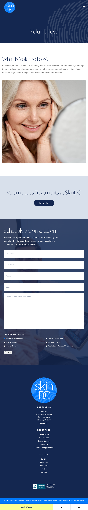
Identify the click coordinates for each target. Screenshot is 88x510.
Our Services (44, 438)
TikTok (44, 469)
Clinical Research (12, 346)
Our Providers (44, 435)
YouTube (44, 472)
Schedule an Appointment (44, 448)
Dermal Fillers (44, 203)
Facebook (44, 466)
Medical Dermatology (55, 338)
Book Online (26, 507)
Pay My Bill (44, 444)
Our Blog (44, 459)
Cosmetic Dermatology (14, 338)
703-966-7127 (44, 423)
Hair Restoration (12, 342)
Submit (8, 352)
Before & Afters (44, 441)
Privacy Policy (63, 501)
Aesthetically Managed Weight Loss (60, 346)
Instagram (44, 462)
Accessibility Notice (50, 501)
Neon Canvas (79, 501)
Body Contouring (54, 342)
